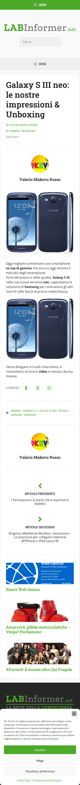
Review (63, 410)
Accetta (40, 750)
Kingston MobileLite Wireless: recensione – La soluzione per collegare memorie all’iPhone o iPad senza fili (40, 537)
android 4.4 (30, 410)
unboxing (30, 414)
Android (15, 131)
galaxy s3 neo (48, 410)
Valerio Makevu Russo (23, 124)
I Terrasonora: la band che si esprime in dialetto (40, 502)
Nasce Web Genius (23, 589)
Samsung (16, 414)
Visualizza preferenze (40, 771)
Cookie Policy (24, 780)
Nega (40, 760)
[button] (74, 714)
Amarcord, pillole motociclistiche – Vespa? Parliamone (38, 629)
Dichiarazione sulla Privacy (47, 780)
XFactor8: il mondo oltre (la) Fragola (39, 669)
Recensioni (28, 131)
